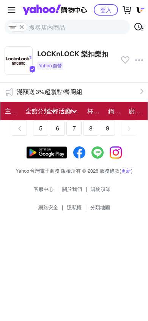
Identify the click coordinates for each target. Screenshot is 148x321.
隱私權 (74, 207)
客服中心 (44, 188)
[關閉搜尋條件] (21, 27)
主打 (11, 110)
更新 (126, 170)
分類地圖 (100, 207)
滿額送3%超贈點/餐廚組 (49, 91)
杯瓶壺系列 (95, 110)
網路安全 (48, 207)
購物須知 (100, 188)
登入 (106, 10)
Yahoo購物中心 (55, 10)
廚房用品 (137, 110)
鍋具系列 (116, 110)
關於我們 (72, 188)
